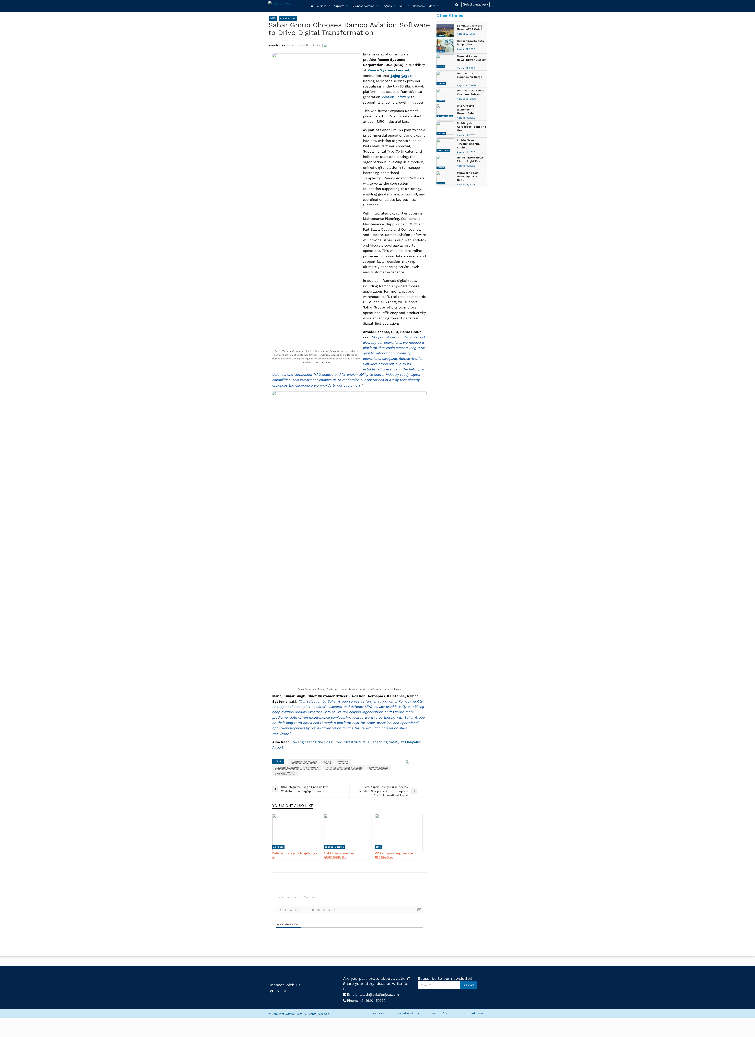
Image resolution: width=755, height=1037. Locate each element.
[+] (334, 909)
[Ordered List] (302, 910)
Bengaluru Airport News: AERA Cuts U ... (471, 27)
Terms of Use (440, 1013)
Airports (339, 5)
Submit (468, 985)
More (431, 5)
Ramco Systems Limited (344, 768)
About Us (378, 1013)
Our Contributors (472, 1013)
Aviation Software (395, 97)
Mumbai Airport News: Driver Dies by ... (471, 60)
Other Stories (449, 15)
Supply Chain (285, 773)
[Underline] (291, 910)
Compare (419, 5)
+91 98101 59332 (372, 1001)
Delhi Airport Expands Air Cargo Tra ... (469, 77)
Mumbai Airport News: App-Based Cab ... (469, 176)
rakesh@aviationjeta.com (378, 994)
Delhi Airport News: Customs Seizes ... (470, 92)
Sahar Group (378, 768)
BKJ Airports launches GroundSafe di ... (339, 855)
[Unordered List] (307, 910)
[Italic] (285, 910)
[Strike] (296, 910)
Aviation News (443, 150)
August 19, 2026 (466, 117)
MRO (402, 5)
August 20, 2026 (466, 85)
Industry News (288, 18)
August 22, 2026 (466, 33)
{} (329, 909)
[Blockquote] (313, 910)
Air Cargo (441, 83)
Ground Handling (334, 847)
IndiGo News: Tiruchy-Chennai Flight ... (468, 144)
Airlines (321, 5)
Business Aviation (363, 5)
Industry (441, 133)
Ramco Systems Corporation (297, 768)
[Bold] (280, 910)
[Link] (324, 910)
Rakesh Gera (276, 45)
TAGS (278, 761)
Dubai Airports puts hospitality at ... (295, 855)
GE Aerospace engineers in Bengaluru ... (394, 855)
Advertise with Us (408, 1013)
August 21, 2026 (466, 49)
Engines (387, 5)
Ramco (343, 762)
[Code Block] (318, 910)
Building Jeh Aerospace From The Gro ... (471, 127)
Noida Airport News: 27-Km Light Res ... (470, 159)
